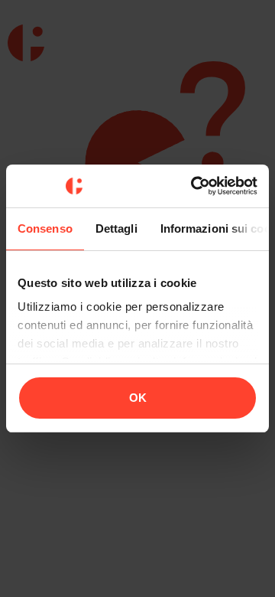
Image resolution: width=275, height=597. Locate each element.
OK (138, 397)
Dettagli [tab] (116, 228)
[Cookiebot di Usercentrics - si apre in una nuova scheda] (194, 186)
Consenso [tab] (45, 228)
